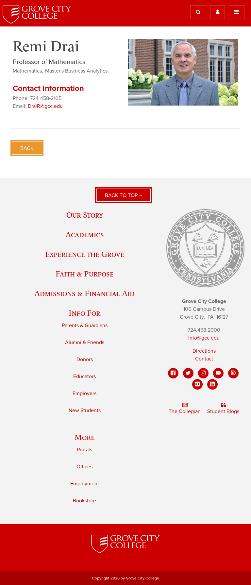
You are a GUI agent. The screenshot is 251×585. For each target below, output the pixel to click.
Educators (84, 376)
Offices (84, 466)
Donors (84, 359)
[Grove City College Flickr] (197, 384)
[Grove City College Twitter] (188, 373)
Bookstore (84, 500)
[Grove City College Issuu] (233, 373)
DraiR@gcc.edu (45, 106)
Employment (84, 483)
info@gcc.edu (204, 338)
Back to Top (122, 195)
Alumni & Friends (84, 342)
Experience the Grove (84, 254)
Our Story (84, 214)
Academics (84, 234)
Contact (204, 359)
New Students (85, 410)
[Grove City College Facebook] (173, 373)
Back (27, 148)
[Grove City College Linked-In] (212, 384)
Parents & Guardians (85, 325)
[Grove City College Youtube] (218, 373)
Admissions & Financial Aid (84, 293)
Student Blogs (223, 411)
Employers (84, 393)
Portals (84, 449)
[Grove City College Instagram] (203, 373)
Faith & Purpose (85, 273)
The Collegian (185, 411)
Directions (204, 351)
